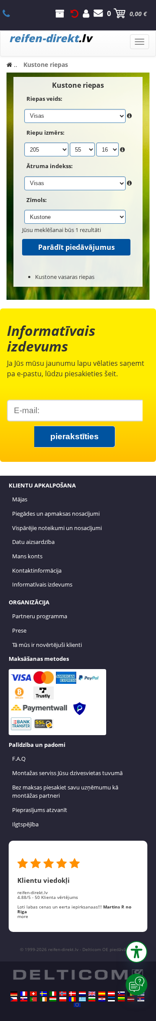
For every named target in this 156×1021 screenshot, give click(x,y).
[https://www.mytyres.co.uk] (91, 993)
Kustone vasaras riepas (64, 277)
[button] (136, 952)
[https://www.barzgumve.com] (91, 999)
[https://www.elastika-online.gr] (82, 999)
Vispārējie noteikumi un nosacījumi (57, 528)
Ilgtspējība (25, 824)
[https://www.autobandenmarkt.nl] (82, 993)
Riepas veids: (44, 99)
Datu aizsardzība (33, 542)
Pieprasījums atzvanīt (39, 810)
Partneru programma (39, 616)
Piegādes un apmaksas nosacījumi (56, 513)
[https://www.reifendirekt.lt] (121, 999)
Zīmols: (36, 200)
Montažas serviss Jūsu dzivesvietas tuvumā (67, 773)
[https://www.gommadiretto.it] (52, 993)
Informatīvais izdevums (42, 584)
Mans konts (27, 556)
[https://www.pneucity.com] (33, 999)
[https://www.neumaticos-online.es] (101, 993)
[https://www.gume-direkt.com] (121, 993)
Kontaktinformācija (37, 570)
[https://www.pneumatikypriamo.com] (23, 999)
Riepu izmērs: (45, 132)
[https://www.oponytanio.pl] (62, 999)
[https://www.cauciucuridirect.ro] (72, 999)
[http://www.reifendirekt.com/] (77, 1005)
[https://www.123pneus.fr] (23, 993)
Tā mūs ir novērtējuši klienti (47, 645)
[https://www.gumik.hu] (52, 999)
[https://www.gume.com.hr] (101, 999)
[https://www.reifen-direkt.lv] (130, 999)
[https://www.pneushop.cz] (13, 999)
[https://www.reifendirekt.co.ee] (111, 999)
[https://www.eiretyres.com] (43, 999)
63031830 (11, 13)
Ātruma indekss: (49, 166)
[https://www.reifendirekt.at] (111, 993)
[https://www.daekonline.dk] (72, 993)
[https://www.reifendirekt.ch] (33, 993)
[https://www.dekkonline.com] (62, 993)
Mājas (19, 499)
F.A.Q (19, 758)
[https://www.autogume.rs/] (140, 999)
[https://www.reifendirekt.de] (13, 993)
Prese (19, 630)
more (22, 916)
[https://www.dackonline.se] (43, 993)
